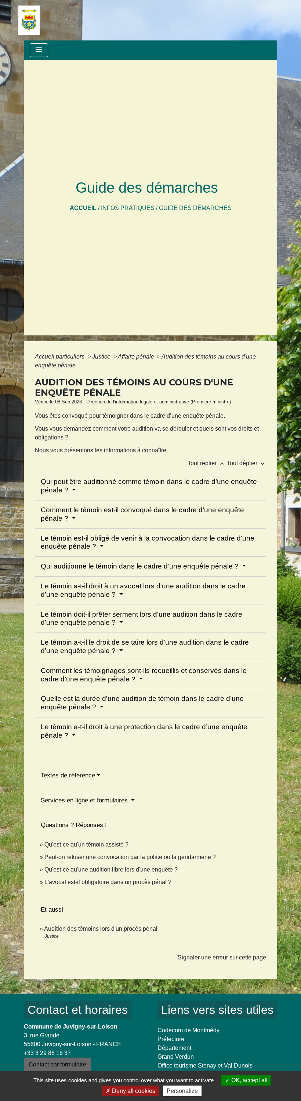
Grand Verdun (175, 1057)
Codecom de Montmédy (188, 1030)
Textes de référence (68, 775)
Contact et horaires (78, 1009)
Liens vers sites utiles (217, 1009)
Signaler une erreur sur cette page (222, 957)
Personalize (182, 1091)
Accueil (83, 208)
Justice (102, 356)
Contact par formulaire (57, 1064)
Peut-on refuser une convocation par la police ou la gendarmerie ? (130, 857)
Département (174, 1048)
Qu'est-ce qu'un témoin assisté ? (86, 844)
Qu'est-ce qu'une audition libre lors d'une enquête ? (111, 869)
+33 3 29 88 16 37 (47, 1053)
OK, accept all (249, 1080)
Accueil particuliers (60, 356)
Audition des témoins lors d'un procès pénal (100, 929)
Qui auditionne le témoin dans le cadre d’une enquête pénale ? (140, 566)
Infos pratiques (128, 208)
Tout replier (206, 463)
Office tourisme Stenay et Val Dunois (205, 1065)
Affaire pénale (137, 356)
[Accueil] (29, 20)
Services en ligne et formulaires (85, 800)
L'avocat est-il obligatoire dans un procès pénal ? (107, 882)
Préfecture (170, 1039)
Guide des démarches (195, 208)
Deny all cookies (132, 1091)
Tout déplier (246, 463)
